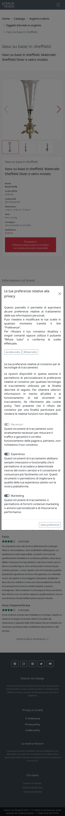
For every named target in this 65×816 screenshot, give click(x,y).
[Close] (59, 293)
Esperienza (18, 454)
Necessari (17, 424)
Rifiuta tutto (30, 352)
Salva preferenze (49, 524)
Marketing (17, 496)
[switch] (7, 454)
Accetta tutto (13, 352)
